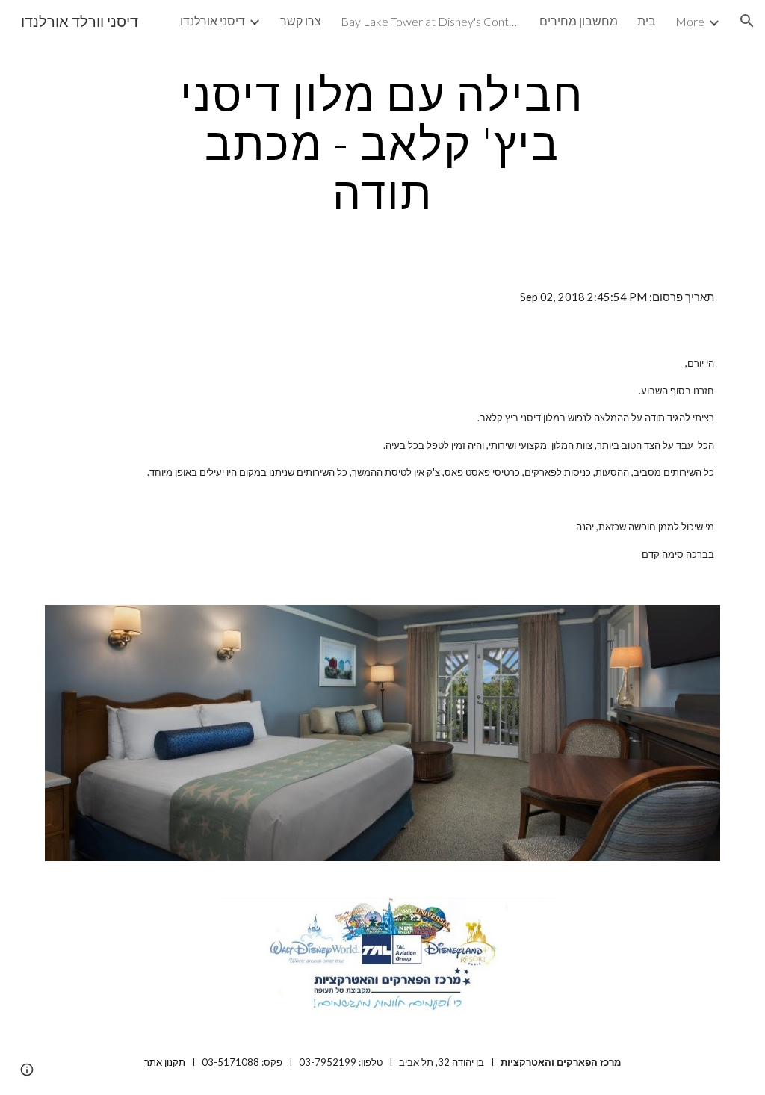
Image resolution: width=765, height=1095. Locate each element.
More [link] (689, 21)
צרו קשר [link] (300, 20)
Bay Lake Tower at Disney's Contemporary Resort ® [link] (430, 21)
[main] (382, 143)
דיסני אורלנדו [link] (212, 20)
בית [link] (646, 20)
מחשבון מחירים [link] (578, 20)
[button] (747, 21)
